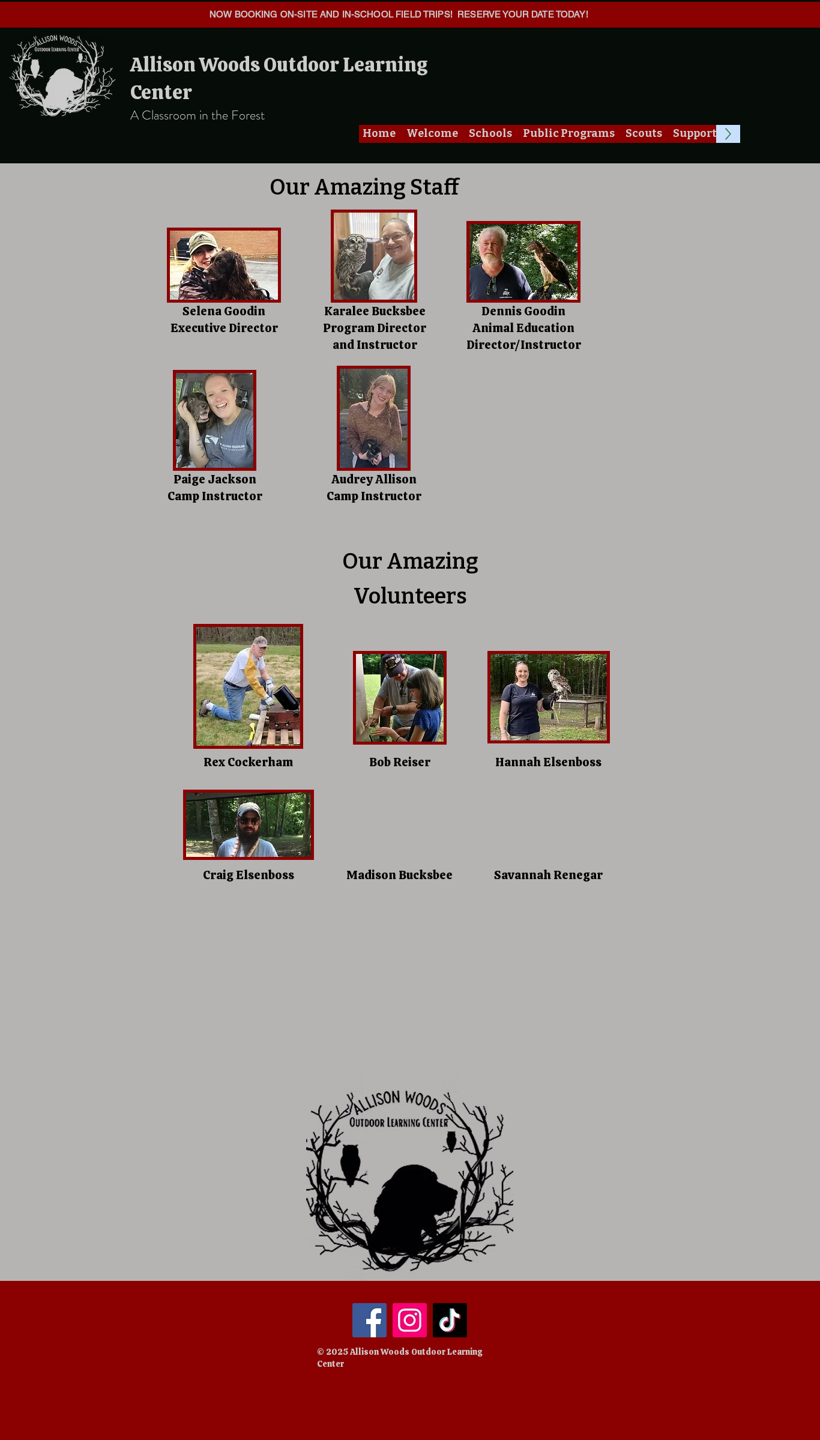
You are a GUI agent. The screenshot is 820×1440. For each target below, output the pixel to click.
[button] (432, 134)
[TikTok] (450, 1320)
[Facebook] (369, 1320)
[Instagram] (410, 1320)
